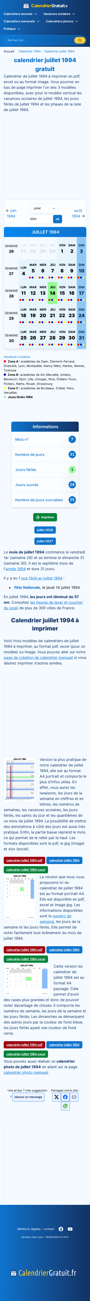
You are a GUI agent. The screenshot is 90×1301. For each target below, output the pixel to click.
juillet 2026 (45, 530)
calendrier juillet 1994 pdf (24, 860)
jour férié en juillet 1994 (41, 578)
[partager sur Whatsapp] (65, 1105)
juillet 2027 (45, 541)
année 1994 (16, 568)
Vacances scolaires (56, 14)
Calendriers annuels (18, 14)
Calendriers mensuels (19, 21)
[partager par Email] (74, 1098)
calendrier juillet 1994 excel (25, 869)
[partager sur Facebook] (65, 1097)
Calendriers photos (59, 21)
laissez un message (28, 1097)
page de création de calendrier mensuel (38, 657)
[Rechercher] (79, 40)
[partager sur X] (56, 1097)
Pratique (10, 28)
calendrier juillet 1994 (64, 860)
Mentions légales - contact (35, 1229)
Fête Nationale (27, 587)
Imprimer (47, 517)
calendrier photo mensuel (26, 1072)
